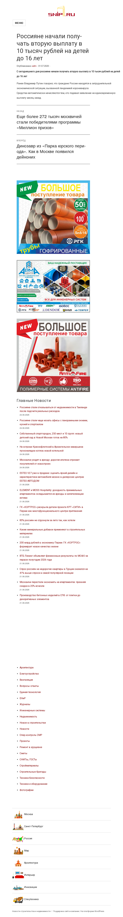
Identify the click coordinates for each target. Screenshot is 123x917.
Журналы (25, 704)
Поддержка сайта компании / (67, 911)
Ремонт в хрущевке (31, 747)
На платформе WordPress (92, 911)
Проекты (25, 741)
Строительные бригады (33, 771)
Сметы (23, 753)
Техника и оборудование (33, 783)
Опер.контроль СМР (31, 735)
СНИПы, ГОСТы (28, 759)
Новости (24, 728)
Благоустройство (29, 673)
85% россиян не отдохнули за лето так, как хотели (47, 520)
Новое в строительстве (33, 722)
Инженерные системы (32, 710)
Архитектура (26, 667)
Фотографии (26, 790)
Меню (19, 23)
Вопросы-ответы (29, 686)
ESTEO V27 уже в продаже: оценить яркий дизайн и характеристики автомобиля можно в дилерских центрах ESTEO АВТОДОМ (52, 477)
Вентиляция (26, 679)
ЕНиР (23, 698)
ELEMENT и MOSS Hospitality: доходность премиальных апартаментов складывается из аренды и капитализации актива (52, 494)
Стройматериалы (29, 765)
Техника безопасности (32, 777)
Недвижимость (28, 716)
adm (34, 66)
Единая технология (30, 692)
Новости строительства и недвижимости (31, 911)
